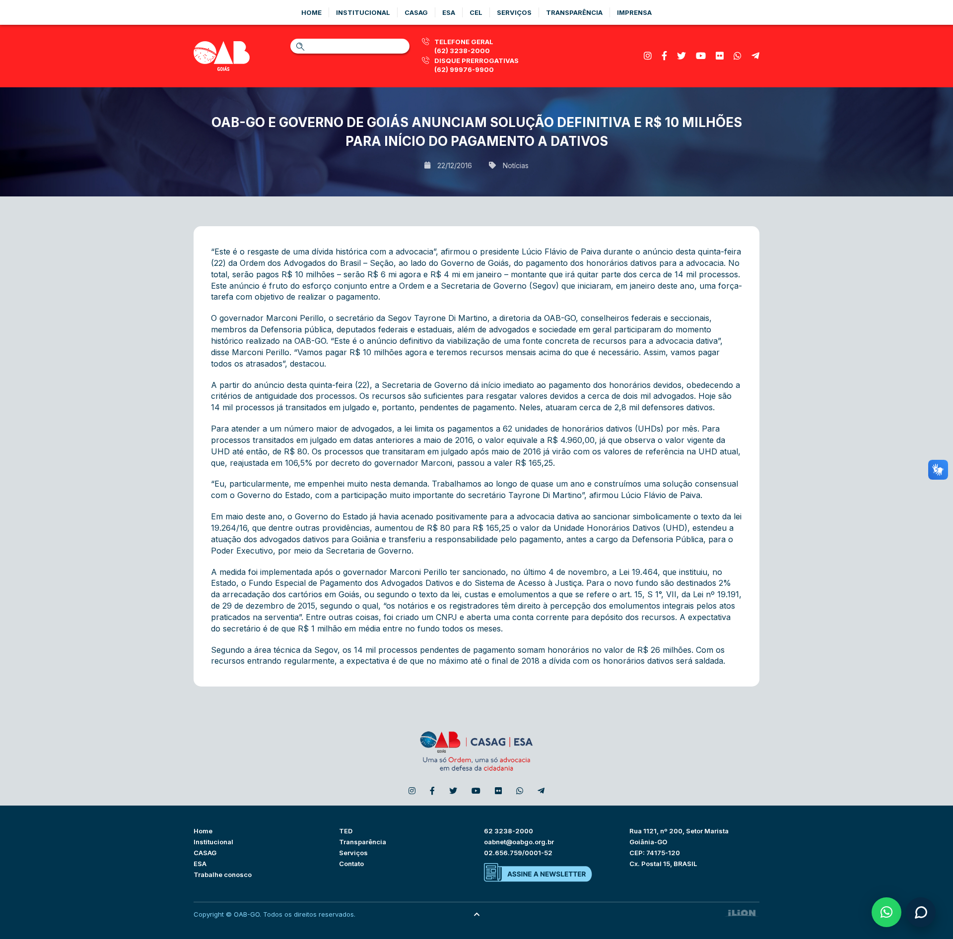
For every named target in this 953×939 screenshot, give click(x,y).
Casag (416, 12)
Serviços (514, 12)
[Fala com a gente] (921, 912)
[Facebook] (664, 56)
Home (311, 12)
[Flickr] (720, 56)
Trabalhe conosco (223, 874)
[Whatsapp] (738, 56)
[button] (886, 912)
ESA (200, 864)
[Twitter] (681, 56)
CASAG (205, 853)
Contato (351, 864)
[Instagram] (648, 56)
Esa (448, 12)
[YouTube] (701, 56)
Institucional (363, 12)
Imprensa (634, 12)
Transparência (574, 12)
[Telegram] (755, 56)
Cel (476, 12)
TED (345, 831)
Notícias (516, 165)
